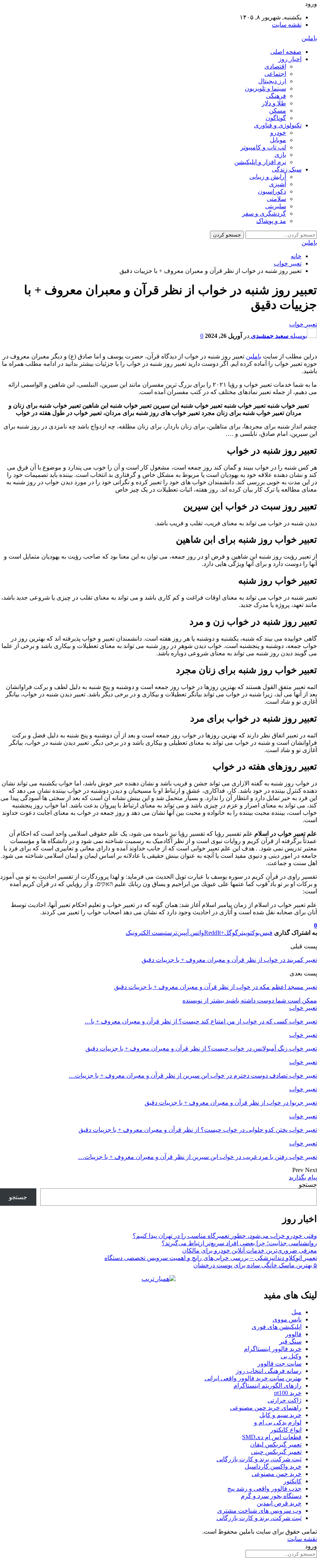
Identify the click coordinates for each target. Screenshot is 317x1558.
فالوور (293, 1334)
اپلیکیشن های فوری (277, 1326)
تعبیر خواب (303, 324)
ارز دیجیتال (272, 81)
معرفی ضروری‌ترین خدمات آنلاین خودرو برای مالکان (249, 1250)
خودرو (278, 132)
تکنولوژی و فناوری (278, 125)
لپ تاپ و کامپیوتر (263, 147)
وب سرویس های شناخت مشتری (259, 1510)
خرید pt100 (288, 1393)
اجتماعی (275, 73)
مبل (296, 1312)
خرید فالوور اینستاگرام (273, 1348)
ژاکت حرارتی (285, 1400)
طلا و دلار (274, 103)
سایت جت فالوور (279, 1363)
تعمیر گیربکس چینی (276, 1451)
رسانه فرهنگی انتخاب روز (269, 1371)
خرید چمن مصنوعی (277, 1474)
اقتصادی (275, 66)
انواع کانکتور (286, 1429)
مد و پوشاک (271, 221)
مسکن (277, 110)
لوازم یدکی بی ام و (278, 1422)
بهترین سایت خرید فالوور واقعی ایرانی (253, 1378)
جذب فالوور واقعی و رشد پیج (264, 1488)
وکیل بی (291, 1356)
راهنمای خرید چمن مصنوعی (266, 1407)
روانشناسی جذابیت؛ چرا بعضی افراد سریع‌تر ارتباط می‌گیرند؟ (239, 1243)
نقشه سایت (287, 24)
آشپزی (277, 184)
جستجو (308, 1184)
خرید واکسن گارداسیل (273, 1466)
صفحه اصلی (286, 51)
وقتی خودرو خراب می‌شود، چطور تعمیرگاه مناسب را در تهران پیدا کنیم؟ (225, 1235)
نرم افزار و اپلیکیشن (260, 162)
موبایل (278, 140)
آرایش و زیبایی (267, 176)
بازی (280, 154)
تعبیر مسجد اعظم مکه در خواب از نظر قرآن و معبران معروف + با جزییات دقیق (215, 987)
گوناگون (276, 118)
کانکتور (292, 1481)
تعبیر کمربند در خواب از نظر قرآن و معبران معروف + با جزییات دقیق (229, 959)
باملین (309, 38)
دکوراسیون (272, 191)
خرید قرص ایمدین (279, 1503)
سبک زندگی (287, 169)
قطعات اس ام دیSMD (272, 1437)
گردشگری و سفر (264, 213)
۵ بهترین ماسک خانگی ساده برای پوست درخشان (255, 1265)
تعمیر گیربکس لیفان (276, 1444)
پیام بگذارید (303, 1177)
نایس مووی (287, 1319)
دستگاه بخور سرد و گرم (271, 1496)
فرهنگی (276, 96)
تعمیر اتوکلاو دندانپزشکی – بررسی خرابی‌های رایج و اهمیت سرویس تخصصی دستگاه (210, 1258)
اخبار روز (290, 59)
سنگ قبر (290, 1341)
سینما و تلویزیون (265, 88)
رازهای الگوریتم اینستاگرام (267, 1385)
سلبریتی (275, 206)
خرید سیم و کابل (280, 1415)
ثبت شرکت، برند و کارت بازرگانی (259, 1459)
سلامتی (276, 198)
